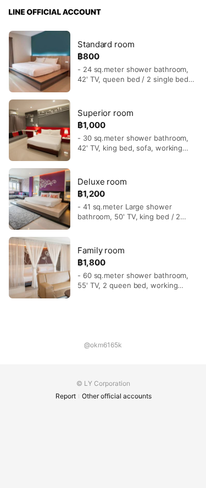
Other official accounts (117, 396)
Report (65, 396)
